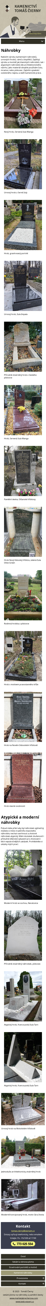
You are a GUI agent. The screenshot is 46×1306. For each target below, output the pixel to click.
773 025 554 (25, 1244)
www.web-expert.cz (25, 1301)
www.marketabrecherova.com (24, 1298)
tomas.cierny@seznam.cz (23, 1230)
